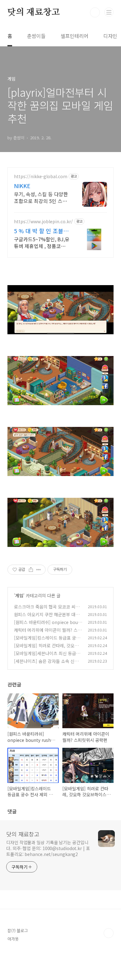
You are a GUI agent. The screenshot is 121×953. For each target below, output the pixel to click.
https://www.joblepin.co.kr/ (43, 221)
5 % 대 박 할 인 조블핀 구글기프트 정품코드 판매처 (42, 230)
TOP (109, 933)
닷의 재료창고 (33, 12)
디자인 (110, 35)
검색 (95, 12)
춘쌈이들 (36, 35)
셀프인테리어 (74, 35)
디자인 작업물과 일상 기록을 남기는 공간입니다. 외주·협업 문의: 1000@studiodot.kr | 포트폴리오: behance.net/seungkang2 (48, 848)
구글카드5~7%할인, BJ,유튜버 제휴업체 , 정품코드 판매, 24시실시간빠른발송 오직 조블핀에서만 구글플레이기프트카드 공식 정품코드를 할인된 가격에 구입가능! (41, 242)
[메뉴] (109, 12)
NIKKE (22, 185)
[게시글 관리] (39, 569)
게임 (19, 595)
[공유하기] (31, 569)
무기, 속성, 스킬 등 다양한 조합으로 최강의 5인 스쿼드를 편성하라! (41, 197)
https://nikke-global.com (40, 176)
